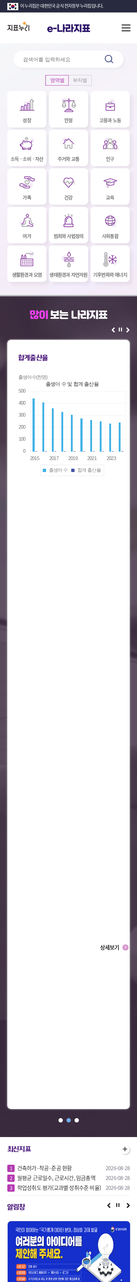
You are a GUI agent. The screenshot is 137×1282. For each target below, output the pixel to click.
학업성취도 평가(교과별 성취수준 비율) (59, 1188)
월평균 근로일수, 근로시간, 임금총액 (56, 1178)
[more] (125, 1149)
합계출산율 (33, 357)
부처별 (80, 80)
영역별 (57, 80)
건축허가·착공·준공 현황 (44, 1168)
